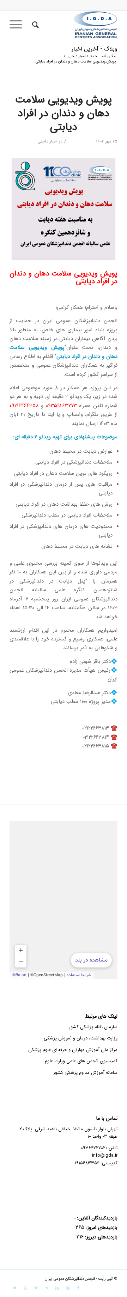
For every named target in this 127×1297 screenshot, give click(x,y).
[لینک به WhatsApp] (25, 1288)
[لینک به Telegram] (46, 1288)
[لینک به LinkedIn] (57, 1288)
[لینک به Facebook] (78, 1288)
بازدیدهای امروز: (100, 1227)
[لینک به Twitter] (36, 1288)
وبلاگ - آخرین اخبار (94, 49)
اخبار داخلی (47, 141)
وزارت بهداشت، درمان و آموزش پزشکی (80, 1038)
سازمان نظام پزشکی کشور (93, 1027)
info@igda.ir (104, 1155)
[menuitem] (34, 25)
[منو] (18, 25)
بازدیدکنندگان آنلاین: (96, 1218)
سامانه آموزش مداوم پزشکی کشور (85, 1072)
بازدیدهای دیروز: (100, 1237)
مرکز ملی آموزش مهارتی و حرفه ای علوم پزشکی (72, 1049)
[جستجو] (34, 25)
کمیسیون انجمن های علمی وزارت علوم (81, 1061)
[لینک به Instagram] (67, 1288)
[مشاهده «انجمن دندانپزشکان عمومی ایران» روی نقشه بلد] (63, 900)
